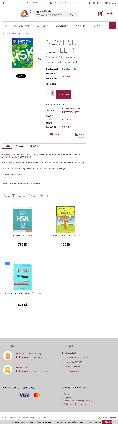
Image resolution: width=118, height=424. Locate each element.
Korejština (42, 26)
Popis (7, 146)
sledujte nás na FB (74, 367)
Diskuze (19, 146)
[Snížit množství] (52, 94)
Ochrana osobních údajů (75, 404)
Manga (96, 26)
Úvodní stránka (6, 26)
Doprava (67, 397)
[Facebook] (4, 3)
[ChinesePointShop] (37, 13)
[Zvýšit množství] (52, 91)
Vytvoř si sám (21, 26)
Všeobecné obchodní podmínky (78, 401)
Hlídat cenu (82, 135)
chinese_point (72, 371)
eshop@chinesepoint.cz (77, 357)
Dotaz (57, 134)
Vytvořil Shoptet (108, 418)
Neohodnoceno (68, 57)
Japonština (62, 26)
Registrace (110, 3)
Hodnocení (34, 146)
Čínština (80, 26)
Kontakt (67, 394)
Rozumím (107, 422)
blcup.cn (66, 119)
